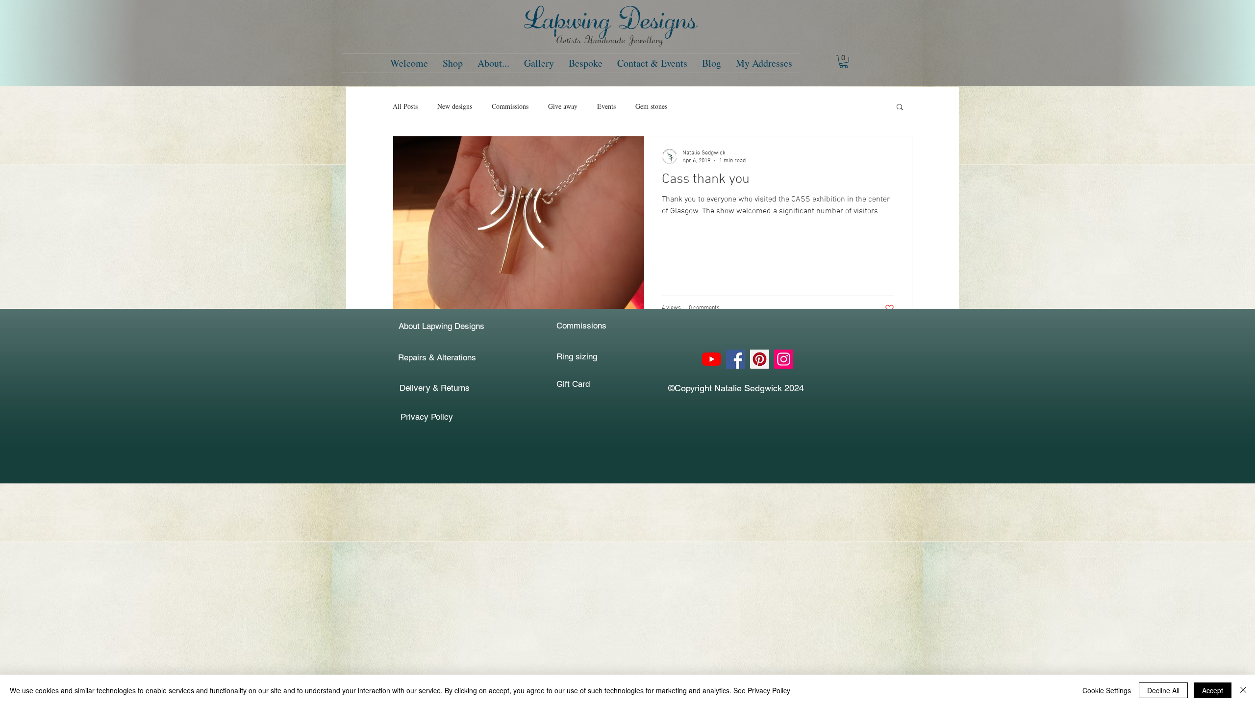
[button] (844, 61)
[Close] (1243, 690)
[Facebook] (735, 359)
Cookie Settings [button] (1106, 690)
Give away (562, 106)
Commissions (510, 106)
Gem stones (651, 106)
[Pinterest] (759, 359)
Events (606, 106)
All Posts (405, 106)
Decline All (1163, 690)
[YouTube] (711, 359)
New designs (454, 106)
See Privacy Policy (761, 690)
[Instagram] (783, 359)
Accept (1212, 690)
